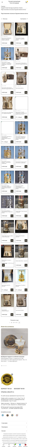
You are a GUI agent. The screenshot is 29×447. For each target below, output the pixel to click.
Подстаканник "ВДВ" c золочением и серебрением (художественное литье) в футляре (6, 187)
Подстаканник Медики (20, 310)
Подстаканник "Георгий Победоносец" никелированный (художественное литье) (21, 113)
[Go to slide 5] (8, 34)
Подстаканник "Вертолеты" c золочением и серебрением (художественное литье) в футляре (21, 138)
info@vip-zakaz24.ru (7, 392)
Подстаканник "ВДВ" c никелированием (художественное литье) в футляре (20, 187)
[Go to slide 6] (10, 34)
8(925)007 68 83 (19, 388)
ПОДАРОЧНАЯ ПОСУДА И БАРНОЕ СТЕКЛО (12, 8)
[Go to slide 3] (4, 34)
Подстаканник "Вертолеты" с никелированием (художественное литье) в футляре (7, 138)
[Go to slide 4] (6, 34)
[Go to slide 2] (3, 34)
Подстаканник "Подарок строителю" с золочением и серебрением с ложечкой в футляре (6, 64)
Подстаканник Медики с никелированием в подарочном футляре (7, 211)
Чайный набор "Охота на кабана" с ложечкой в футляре (7, 236)
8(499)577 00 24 (6, 388)
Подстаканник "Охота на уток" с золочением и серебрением (21, 162)
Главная (3, 6)
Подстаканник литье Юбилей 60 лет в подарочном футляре (7, 113)
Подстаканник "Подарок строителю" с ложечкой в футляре (20, 39)
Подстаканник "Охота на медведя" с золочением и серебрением (6, 162)
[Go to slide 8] (13, 34)
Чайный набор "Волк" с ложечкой (21, 260)
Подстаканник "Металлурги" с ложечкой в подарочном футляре (7, 88)
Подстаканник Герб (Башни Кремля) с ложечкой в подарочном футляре (6, 39)
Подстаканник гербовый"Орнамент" (5, 310)
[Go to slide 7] (11, 34)
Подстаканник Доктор (19, 88)
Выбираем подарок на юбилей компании (12, 356)
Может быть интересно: (7, 326)
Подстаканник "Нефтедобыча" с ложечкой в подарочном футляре (21, 64)
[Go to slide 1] (1, 34)
